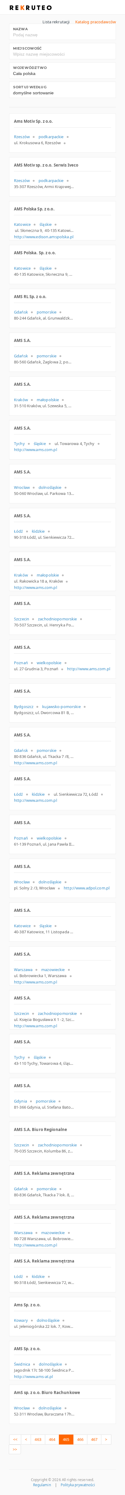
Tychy (19, 443)
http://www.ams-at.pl (33, 1376)
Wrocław (22, 487)
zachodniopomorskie (57, 619)
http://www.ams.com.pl (35, 449)
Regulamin (42, 1485)
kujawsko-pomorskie (61, 706)
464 (52, 1439)
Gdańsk (21, 312)
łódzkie (38, 531)
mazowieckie (53, 969)
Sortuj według (29, 87)
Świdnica (22, 1364)
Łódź (18, 531)
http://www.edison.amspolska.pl (43, 236)
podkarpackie (51, 136)
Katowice (22, 224)
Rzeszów (22, 136)
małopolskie (48, 399)
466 (80, 1439)
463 (38, 1439)
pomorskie (46, 312)
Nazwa (20, 29)
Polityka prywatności (78, 1485)
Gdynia (20, 1101)
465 (66, 1439)
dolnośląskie (50, 487)
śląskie (45, 224)
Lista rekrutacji (55, 21)
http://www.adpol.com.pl (87, 888)
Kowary (21, 1320)
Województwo (30, 68)
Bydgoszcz (23, 706)
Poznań (21, 662)
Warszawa (23, 969)
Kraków (21, 399)
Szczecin (21, 619)
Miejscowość (27, 48)
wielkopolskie (49, 662)
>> (15, 1449)
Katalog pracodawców (95, 21)
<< (15, 1439)
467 (94, 1439)
